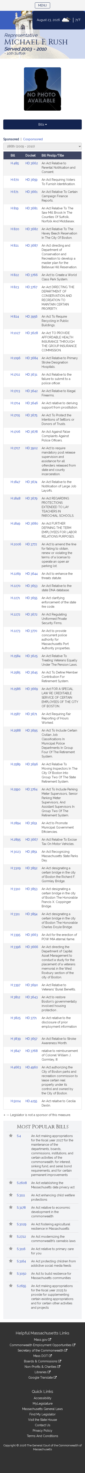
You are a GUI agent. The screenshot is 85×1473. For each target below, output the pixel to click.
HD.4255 (31, 1101)
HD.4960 (32, 1067)
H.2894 (16, 823)
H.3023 (16, 851)
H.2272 (16, 614)
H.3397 (16, 985)
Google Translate (41, 1377)
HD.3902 (32, 448)
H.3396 (16, 947)
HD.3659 (31, 179)
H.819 (15, 208)
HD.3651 (31, 823)
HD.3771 (31, 1018)
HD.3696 (32, 764)
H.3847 (16, 1051)
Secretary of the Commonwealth (41, 1350)
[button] (10, 1136)
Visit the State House (42, 1419)
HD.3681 (31, 208)
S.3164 (22, 1261)
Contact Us (42, 1425)
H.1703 (16, 391)
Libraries (41, 1372)
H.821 (15, 245)
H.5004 (16, 1101)
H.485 (15, 163)
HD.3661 (31, 192)
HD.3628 (32, 333)
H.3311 (15, 914)
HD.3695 (31, 730)
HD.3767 (31, 287)
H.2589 (16, 764)
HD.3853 (31, 889)
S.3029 (22, 1224)
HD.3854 (31, 914)
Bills (41, 124)
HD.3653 (31, 586)
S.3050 (22, 1273)
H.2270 (16, 586)
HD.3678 (32, 431)
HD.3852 (31, 868)
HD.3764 (31, 789)
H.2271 (16, 598)
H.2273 (16, 631)
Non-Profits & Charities (41, 1366)
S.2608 (22, 1183)
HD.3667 (32, 839)
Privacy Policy (42, 1430)
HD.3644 (32, 573)
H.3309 (16, 868)
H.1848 (16, 498)
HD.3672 (31, 614)
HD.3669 (32, 689)
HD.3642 (32, 391)
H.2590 (16, 789)
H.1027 (16, 333)
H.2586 (16, 689)
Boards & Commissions (41, 1361)
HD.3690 (32, 985)
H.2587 (16, 714)
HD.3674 (31, 482)
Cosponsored (33, 139)
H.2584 (16, 656)
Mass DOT (41, 1356)
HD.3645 (31, 672)
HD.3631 (31, 374)
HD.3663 (32, 935)
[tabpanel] (42, 628)
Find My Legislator (42, 1414)
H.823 (15, 287)
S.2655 (22, 1286)
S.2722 (22, 1236)
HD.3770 (31, 631)
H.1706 (16, 431)
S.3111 (21, 1195)
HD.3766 (32, 275)
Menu (44, 5)
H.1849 (16, 523)
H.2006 (16, 544)
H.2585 (16, 672)
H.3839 (16, 1038)
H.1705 (16, 415)
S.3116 (21, 1249)
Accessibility (42, 1398)
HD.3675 (31, 415)
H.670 (15, 179)
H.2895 (16, 839)
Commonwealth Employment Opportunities (41, 1345)
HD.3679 (31, 498)
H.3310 (16, 889)
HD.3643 (32, 997)
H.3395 (16, 935)
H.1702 (16, 374)
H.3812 (16, 997)
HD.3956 (31, 316)
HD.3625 (31, 656)
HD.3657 (31, 1038)
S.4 (19, 1136)
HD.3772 (31, 544)
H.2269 (16, 573)
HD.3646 (32, 403)
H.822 (15, 275)
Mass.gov (41, 1339)
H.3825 (16, 1018)
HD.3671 (31, 714)
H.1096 (16, 358)
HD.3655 (31, 598)
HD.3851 (31, 851)
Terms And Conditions (42, 1436)
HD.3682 (32, 229)
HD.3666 (32, 947)
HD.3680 (32, 523)
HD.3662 (32, 163)
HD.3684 (32, 358)
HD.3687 (32, 245)
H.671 (15, 192)
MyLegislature (43, 1403)
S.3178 (22, 1207)
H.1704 (16, 403)
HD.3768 (32, 1051)
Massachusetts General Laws (42, 1409)
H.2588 (16, 730)
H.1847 (16, 482)
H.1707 (16, 448)
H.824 (15, 316)
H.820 (15, 229)
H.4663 (16, 1067)
